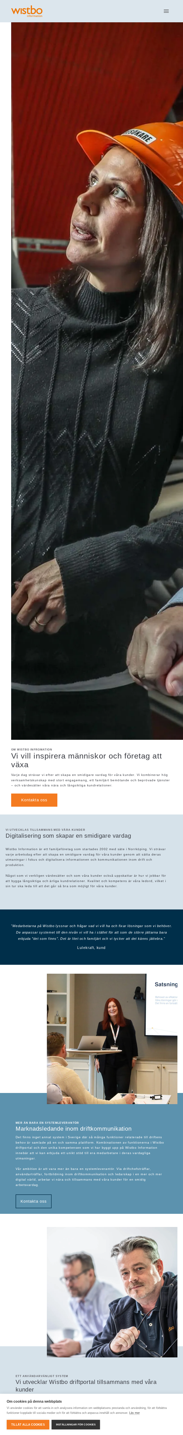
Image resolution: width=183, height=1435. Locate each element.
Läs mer (134, 1412)
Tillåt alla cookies (28, 1424)
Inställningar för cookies (76, 1424)
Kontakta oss (34, 800)
